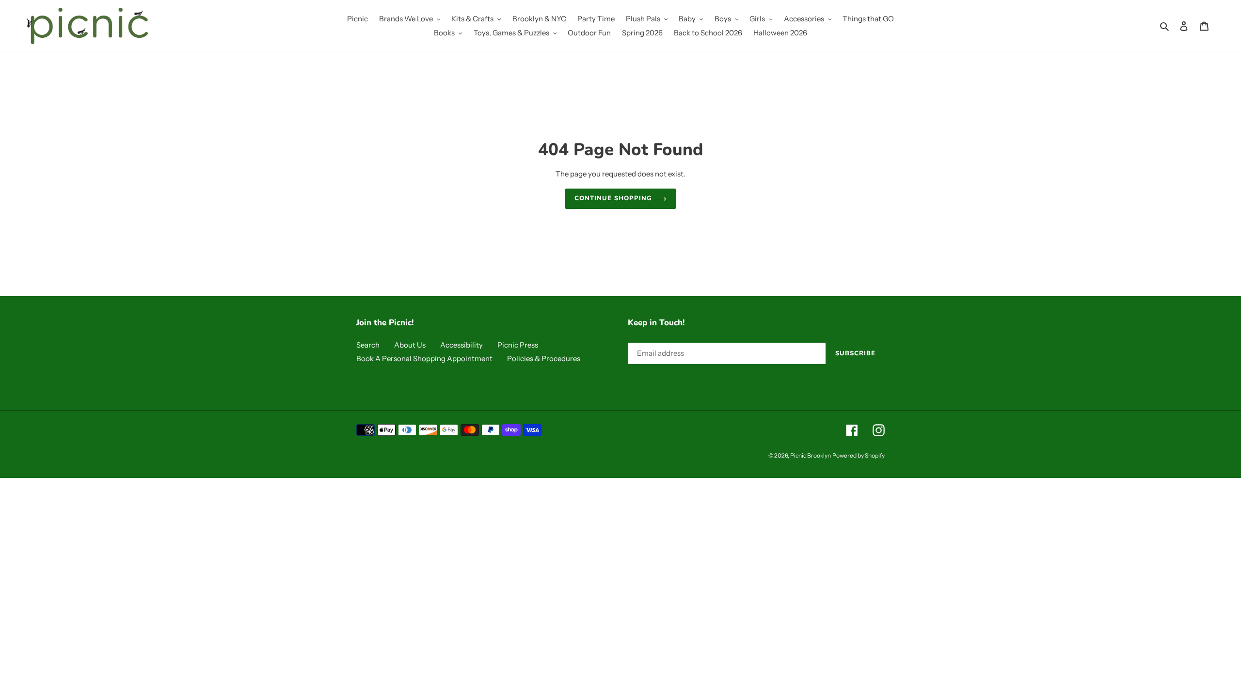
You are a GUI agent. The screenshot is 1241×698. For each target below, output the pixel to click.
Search (368, 344)
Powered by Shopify (858, 455)
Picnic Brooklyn (810, 455)
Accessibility (461, 344)
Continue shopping (613, 198)
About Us (410, 344)
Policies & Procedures (543, 358)
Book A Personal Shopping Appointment (424, 358)
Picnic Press (517, 344)
